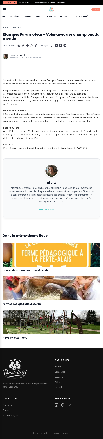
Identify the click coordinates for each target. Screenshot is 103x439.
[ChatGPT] (19, 45)
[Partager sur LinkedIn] (65, 45)
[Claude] (23, 45)
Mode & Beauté (80, 16)
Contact (96, 9)
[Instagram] (56, 405)
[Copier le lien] (52, 45)
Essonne (27, 16)
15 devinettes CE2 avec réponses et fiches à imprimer (42, 2)
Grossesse (51, 16)
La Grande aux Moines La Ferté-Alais (25, 270)
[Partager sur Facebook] (60, 45)
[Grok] (31, 45)
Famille (39, 16)
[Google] (27, 45)
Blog (5, 28)
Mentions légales (11, 415)
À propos (7, 405)
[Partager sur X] (56, 45)
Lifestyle (64, 16)
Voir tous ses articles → (51, 209)
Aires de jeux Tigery (15, 337)
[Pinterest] (62, 405)
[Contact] (69, 405)
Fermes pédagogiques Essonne (22, 304)
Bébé (4, 16)
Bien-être (15, 16)
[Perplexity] (36, 45)
